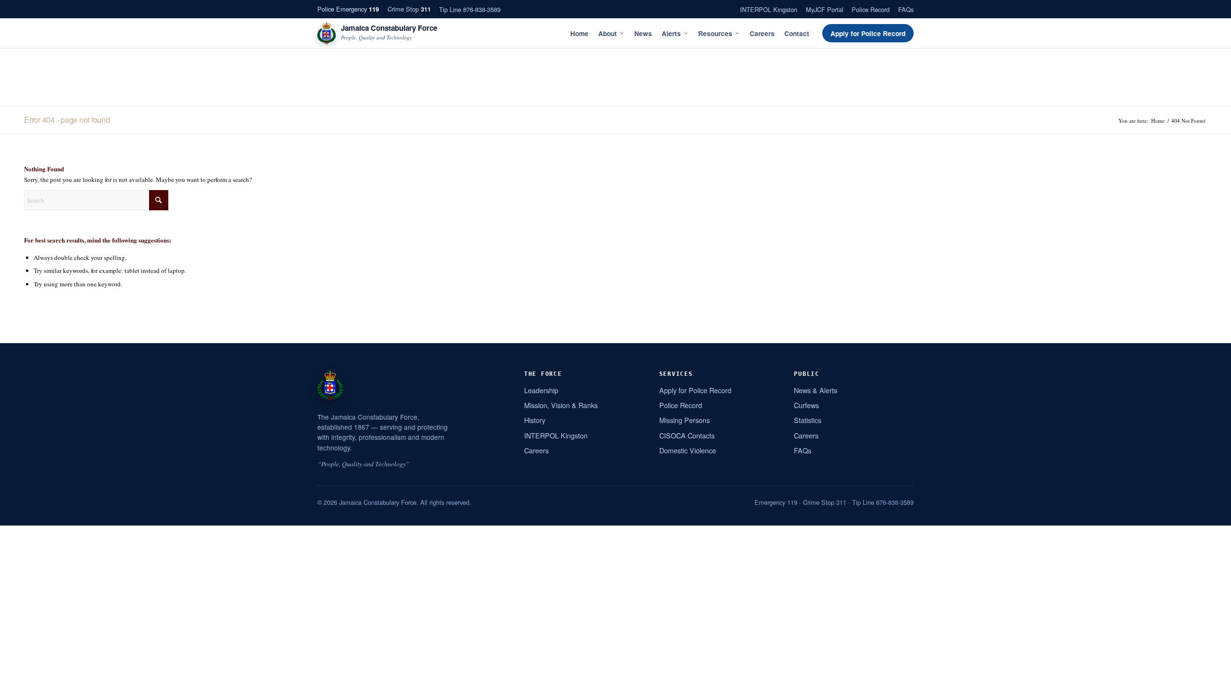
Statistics (807, 420)
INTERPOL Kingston (768, 9)
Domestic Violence (687, 450)
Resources (715, 33)
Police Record (871, 9)
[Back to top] (1211, 682)
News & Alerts (815, 390)
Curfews (806, 405)
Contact (796, 33)
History (534, 420)
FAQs (906, 9)
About (607, 33)
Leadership (541, 390)
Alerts (671, 33)
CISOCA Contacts (687, 435)
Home (579, 33)
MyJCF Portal (824, 9)
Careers (762, 33)
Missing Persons (684, 420)
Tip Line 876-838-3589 (470, 9)
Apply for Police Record (867, 33)
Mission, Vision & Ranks (561, 405)
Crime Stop (409, 8)
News (643, 33)
